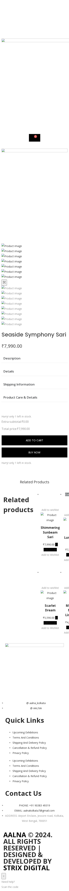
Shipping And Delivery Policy (29, 742)
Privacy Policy (21, 753)
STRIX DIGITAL (26, 867)
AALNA (14, 834)
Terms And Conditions (26, 737)
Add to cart (34, 440)
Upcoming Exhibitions (25, 732)
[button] (50, 499)
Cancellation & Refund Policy (30, 748)
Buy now (34, 452)
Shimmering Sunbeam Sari (50, 532)
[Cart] (34, 138)
